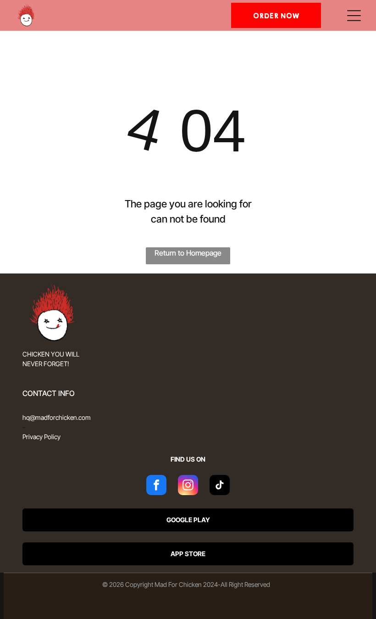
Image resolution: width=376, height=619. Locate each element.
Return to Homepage (188, 252)
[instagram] (188, 486)
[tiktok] (220, 486)
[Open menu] (354, 15)
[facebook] (156, 486)
